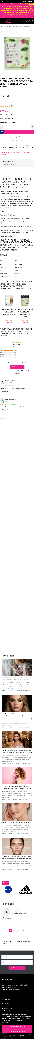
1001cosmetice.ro (9, 941)
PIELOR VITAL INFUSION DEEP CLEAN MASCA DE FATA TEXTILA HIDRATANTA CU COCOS (9, 312)
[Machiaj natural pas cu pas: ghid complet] (17, 812)
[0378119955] (6, 1)
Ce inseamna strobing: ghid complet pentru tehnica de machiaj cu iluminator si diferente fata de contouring (17, 858)
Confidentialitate (7, 1011)
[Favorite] (26, 21)
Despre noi (5, 1003)
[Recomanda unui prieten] (17, 171)
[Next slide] (32, 309)
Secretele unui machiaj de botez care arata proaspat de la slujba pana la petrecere (16, 679)
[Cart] (32, 21)
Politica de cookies (15, 1018)
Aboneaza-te (17, 968)
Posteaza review (17, 367)
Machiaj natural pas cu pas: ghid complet (16, 822)
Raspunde (5, 391)
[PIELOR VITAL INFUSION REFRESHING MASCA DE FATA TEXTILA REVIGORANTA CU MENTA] (25, 300)
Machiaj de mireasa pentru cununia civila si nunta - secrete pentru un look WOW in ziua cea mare (17, 751)
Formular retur (6, 1006)
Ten (1, 26)
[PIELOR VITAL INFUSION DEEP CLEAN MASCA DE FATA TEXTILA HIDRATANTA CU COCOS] (9, 300)
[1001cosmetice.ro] (9, 21)
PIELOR (10, 118)
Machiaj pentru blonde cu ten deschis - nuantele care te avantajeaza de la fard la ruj (16, 715)
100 (23, 930)
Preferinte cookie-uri (17, 1035)
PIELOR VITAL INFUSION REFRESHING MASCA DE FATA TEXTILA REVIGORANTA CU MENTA (25, 313)
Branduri (5, 883)
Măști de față (7, 26)
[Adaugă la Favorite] (14, 305)
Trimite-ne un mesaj (10, 164)
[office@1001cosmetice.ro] (3, 1)
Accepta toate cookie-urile (17, 1026)
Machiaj (10, 691)
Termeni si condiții (7, 1008)
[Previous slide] (1, 889)
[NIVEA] (8, 893)
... (19, 930)
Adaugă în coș (18, 132)
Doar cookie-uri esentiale (17, 1031)
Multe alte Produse (17, 12)
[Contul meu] (29, 21)
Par (9, 799)
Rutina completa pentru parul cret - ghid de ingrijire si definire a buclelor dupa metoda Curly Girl (16, 787)
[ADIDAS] (25, 893)
